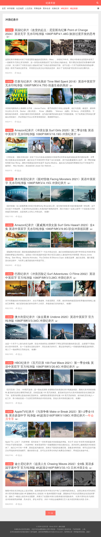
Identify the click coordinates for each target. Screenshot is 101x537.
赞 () (19, 73)
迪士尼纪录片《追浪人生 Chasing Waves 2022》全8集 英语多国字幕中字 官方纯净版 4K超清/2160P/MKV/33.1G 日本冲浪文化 (49, 465)
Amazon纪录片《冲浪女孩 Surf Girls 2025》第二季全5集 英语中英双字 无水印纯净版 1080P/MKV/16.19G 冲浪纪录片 (49, 132)
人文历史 (28, 8)
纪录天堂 (50, 2)
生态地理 (20, 8)
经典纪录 (55, 8)
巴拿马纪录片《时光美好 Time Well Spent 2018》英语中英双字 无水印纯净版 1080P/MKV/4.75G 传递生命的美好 (50, 83)
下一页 (50, 513)
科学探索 (11, 8)
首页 (4, 8)
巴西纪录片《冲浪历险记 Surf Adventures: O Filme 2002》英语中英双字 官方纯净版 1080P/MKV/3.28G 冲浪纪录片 (50, 275)
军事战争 (37, 8)
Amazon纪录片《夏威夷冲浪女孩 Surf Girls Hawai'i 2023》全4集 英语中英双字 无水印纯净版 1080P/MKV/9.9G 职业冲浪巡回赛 (49, 227)
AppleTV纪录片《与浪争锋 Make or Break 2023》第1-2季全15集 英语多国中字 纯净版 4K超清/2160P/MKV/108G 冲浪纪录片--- (49, 415)
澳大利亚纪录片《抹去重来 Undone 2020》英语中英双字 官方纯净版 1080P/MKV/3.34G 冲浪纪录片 (49, 319)
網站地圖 (62, 526)
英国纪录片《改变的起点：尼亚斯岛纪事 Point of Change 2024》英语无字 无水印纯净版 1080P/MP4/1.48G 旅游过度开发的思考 (50, 32)
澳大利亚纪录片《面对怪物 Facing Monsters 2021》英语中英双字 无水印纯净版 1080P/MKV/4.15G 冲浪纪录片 (50, 181)
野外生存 (46, 8)
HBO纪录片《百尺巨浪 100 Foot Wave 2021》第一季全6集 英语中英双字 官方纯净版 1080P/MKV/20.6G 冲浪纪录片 (49, 364)
